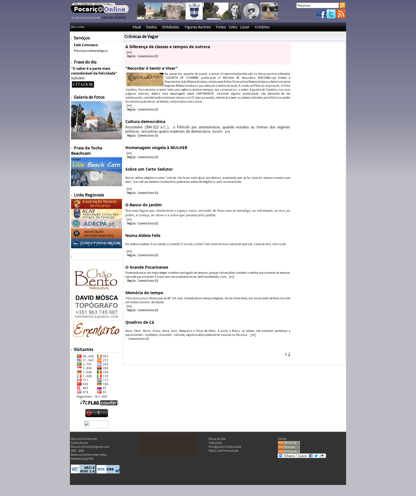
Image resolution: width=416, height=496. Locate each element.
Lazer (245, 26)
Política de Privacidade (223, 451)
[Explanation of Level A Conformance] (83, 472)
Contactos (215, 443)
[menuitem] (138, 27)
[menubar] (202, 27)
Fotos (221, 26)
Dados (151, 26)
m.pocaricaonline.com (86, 18)
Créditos (262, 26)
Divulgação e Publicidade (225, 447)
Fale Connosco (86, 45)
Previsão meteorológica (91, 50)
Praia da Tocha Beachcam (86, 150)
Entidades (170, 26)
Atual (136, 26)
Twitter (282, 439)
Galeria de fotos (89, 97)
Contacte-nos (79, 443)
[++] (129, 52)
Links (233, 26)
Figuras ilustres (198, 26)
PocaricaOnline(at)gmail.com (90, 447)
